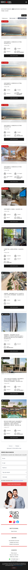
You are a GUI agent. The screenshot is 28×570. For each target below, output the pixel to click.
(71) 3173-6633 (14, 561)
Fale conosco (14, 553)
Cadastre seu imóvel (14, 542)
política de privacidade (18, 480)
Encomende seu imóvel (14, 540)
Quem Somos (14, 531)
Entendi (14, 567)
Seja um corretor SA (14, 554)
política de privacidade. (18, 565)
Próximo (17, 446)
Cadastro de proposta (14, 544)
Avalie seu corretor (14, 556)
